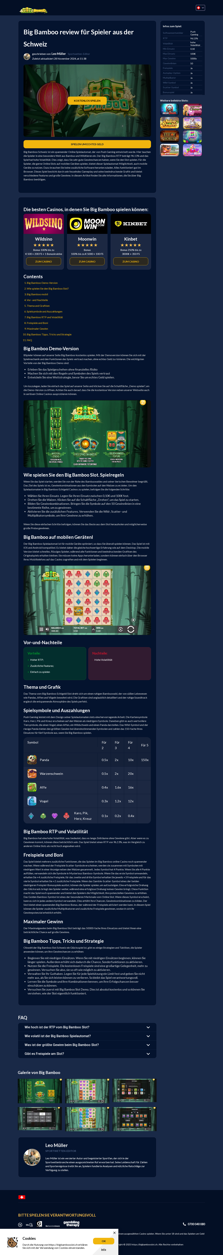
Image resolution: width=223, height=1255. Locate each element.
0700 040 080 (196, 1224)
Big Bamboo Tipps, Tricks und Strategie (49, 334)
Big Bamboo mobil (37, 294)
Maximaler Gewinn (37, 328)
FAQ (29, 340)
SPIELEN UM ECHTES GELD (87, 144)
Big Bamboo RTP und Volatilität (45, 317)
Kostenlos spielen (87, 100)
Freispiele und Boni (37, 322)
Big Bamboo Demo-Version (42, 282)
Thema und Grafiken (38, 305)
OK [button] (104, 1241)
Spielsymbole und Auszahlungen (44, 311)
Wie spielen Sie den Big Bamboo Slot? (48, 288)
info (103, 1249)
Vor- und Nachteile (37, 299)
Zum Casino (43, 261)
